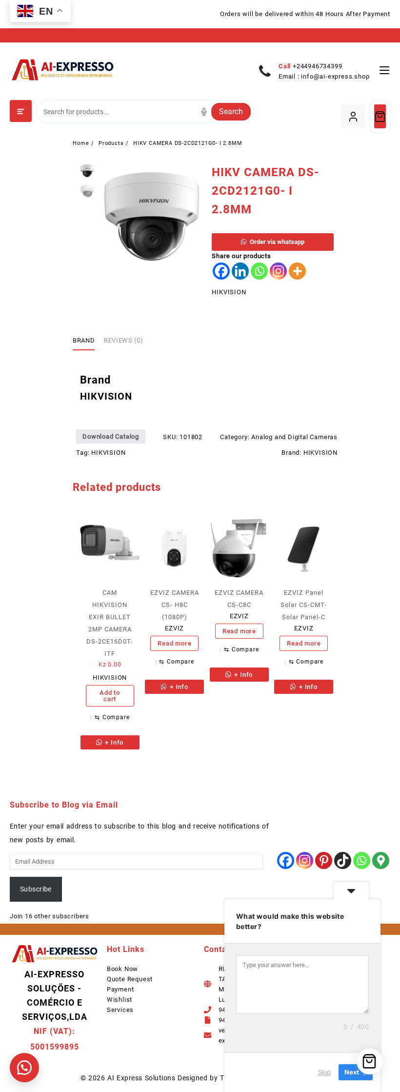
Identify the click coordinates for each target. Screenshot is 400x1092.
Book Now (122, 968)
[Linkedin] (240, 271)
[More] (297, 271)
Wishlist (119, 999)
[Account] (353, 116)
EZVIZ (174, 628)
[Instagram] (278, 271)
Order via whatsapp (277, 241)
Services (120, 1009)
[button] (24, 1067)
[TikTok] (342, 860)
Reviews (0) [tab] (123, 340)
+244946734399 (317, 66)
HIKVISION (229, 292)
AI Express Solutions (141, 1078)
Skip (324, 1072)
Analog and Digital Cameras (294, 437)
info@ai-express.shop (335, 76)
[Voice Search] (204, 112)
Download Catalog (110, 436)
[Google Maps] (380, 860)
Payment (120, 989)
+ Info (113, 742)
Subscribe (36, 889)
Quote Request (130, 979)
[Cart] (380, 116)
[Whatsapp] (259, 271)
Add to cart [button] (110, 696)
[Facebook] (221, 271)
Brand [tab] (84, 340)
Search (231, 111)
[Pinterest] (323, 860)
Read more (174, 643)
